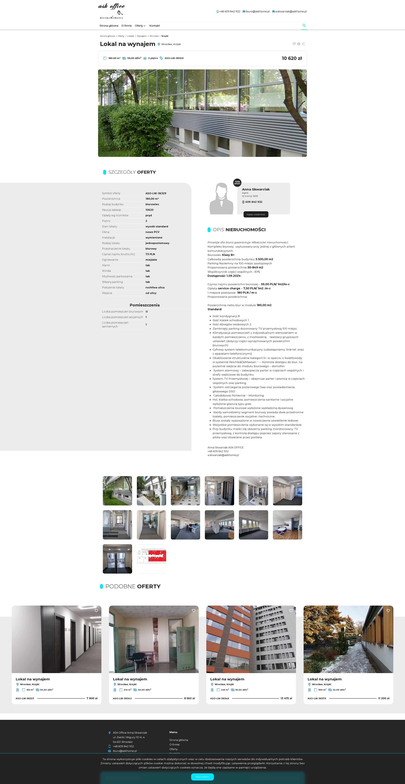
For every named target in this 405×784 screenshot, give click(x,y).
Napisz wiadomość (256, 214)
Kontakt (154, 25)
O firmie (127, 25)
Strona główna (109, 25)
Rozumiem (202, 776)
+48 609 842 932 (123, 746)
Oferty (139, 25)
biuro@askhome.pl (125, 750)
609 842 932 (253, 201)
